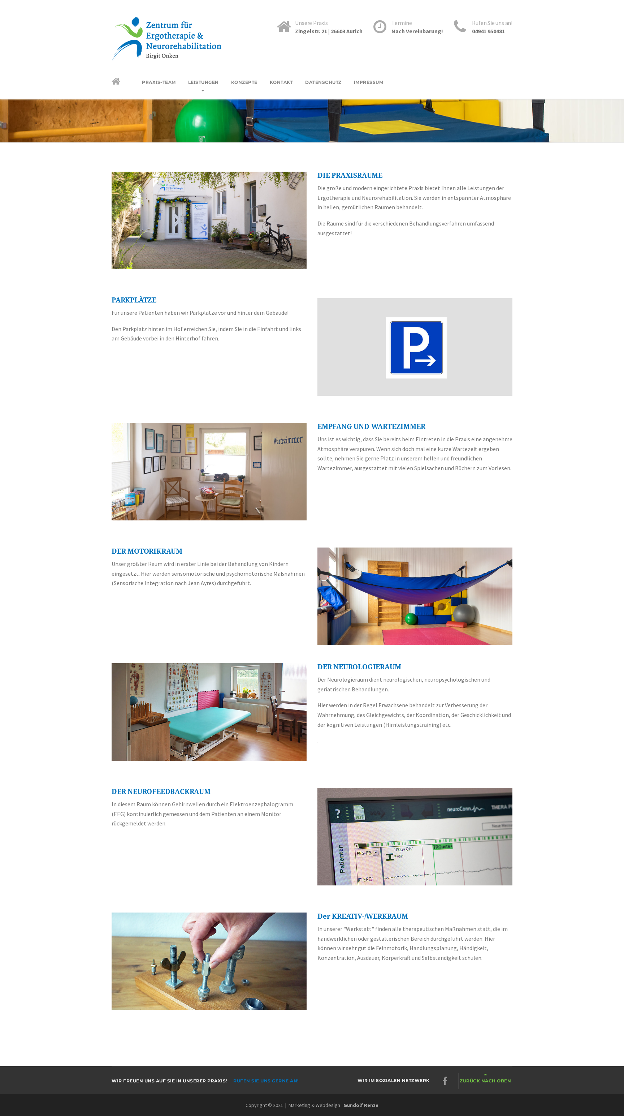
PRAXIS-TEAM (159, 82)
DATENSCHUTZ (323, 82)
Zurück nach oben (485, 1080)
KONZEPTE (244, 82)
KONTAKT (281, 82)
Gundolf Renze (360, 1105)
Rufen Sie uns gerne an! (266, 1080)
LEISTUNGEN (203, 82)
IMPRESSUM (369, 82)
